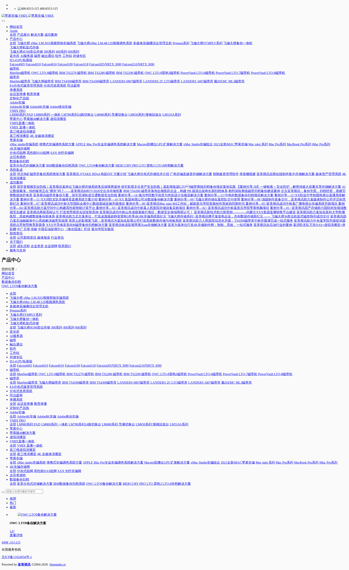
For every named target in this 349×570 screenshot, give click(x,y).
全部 (13, 34)
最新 (13, 507)
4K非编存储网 (20, 466)
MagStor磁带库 (27, 382)
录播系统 (16, 399)
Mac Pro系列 (284, 462)
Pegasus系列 (18, 310)
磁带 (13, 340)
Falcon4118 (88, 365)
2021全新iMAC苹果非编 (238, 462)
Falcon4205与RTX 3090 (113, 365)
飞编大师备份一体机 (24, 319)
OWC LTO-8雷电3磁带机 (169, 374)
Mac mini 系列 (265, 462)
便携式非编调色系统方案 (64, 462)
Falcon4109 (72, 365)
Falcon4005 (24, 365)
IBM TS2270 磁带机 (80, 374)
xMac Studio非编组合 (205, 462)
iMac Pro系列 (328, 462)
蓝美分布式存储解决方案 (35, 483)
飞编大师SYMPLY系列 (26, 314)
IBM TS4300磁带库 (103, 382)
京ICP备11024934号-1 (17, 557)
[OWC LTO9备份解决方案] (37, 514)
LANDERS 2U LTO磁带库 (168, 382)
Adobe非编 (17, 412)
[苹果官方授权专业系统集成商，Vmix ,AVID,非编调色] (174, 16)
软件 (13, 348)
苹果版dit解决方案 (23, 433)
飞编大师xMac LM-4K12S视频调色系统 (37, 302)
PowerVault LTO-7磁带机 (240, 374)
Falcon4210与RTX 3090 (145, 365)
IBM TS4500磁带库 (75, 382)
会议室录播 (25, 403)
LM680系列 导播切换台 (118, 424)
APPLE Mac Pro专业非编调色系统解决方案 (113, 462)
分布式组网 (25, 471)
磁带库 (14, 378)
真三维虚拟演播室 (23, 449)
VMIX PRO (18, 420)
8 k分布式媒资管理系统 (26, 386)
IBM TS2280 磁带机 (109, 374)
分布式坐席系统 (21, 391)
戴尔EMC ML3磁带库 (236, 382)
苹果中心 (16, 428)
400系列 (68, 327)
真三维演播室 (26, 454)
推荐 (13, 498)
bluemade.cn (57, 564)
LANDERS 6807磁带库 (133, 382)
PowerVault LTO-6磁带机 (205, 374)
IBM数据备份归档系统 (69, 483)
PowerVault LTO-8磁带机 (275, 374)
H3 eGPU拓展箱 (21, 361)
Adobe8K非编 (46, 416)
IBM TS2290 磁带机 (137, 374)
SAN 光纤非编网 (69, 471)
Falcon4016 (56, 365)
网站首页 (16, 26)
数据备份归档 (11, 281)
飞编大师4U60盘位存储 (33, 327)
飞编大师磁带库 (50, 382)
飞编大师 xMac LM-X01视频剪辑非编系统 (39, 297)
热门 (13, 503)
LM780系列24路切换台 (85, 424)
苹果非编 (16, 458)
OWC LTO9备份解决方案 (19, 286)
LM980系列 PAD (28, 424)
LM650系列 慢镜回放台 (152, 424)
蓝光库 (14, 331)
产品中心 (8, 277)
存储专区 (16, 357)
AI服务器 (16, 336)
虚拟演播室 (18, 437)
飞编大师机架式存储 (24, 323)
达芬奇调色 (18, 475)
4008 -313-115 (11, 542)
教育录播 (40, 403)
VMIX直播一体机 (22, 441)
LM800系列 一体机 (54, 424)
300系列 (56, 327)
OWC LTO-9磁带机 (52, 374)
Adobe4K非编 (26, 416)
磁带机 (14, 370)
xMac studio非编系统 (31, 462)
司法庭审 (16, 395)
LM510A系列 (179, 424)
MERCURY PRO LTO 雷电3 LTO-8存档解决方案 (157, 483)
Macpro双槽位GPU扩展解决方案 (167, 462)
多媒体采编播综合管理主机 (29, 306)
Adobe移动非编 (68, 416)
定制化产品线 (19, 408)
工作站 (14, 353)
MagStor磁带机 (27, 374)
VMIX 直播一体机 (30, 445)
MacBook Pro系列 (306, 462)
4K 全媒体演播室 (49, 454)
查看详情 (16, 535)
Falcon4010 (40, 365)
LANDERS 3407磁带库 (204, 382)
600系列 (80, 327)
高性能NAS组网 (45, 471)
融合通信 (16, 344)
